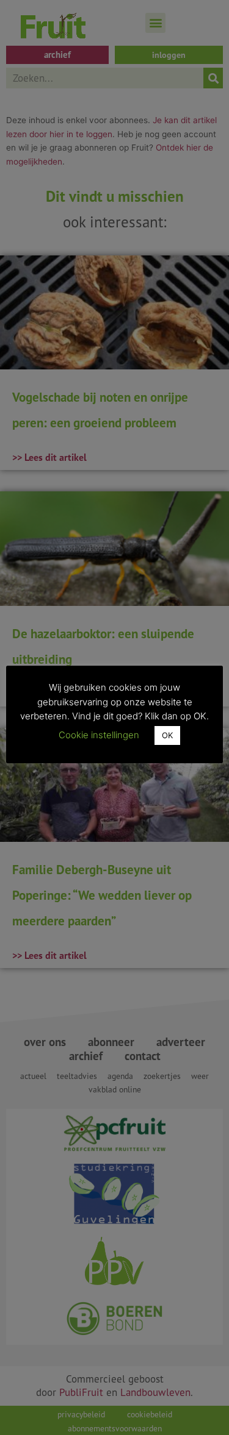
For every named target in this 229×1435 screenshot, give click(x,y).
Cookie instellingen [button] (99, 735)
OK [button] (167, 735)
